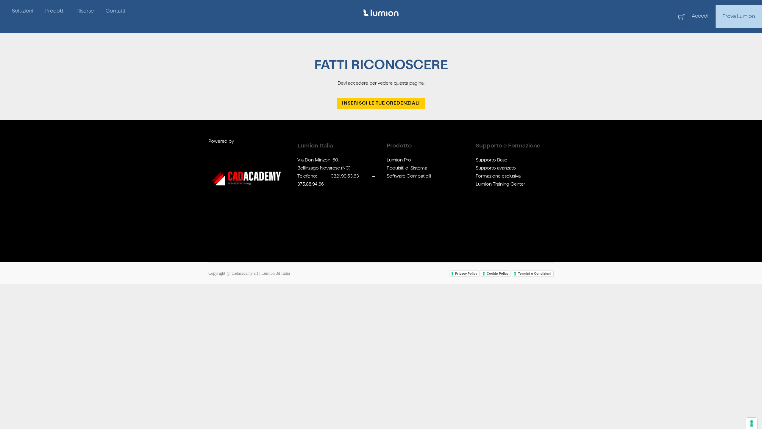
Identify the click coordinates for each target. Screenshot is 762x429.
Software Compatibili (409, 176)
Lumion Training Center (500, 184)
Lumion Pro (399, 160)
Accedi (700, 16)
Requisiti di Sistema (407, 168)
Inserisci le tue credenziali (381, 103)
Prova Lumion (738, 16)
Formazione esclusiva (498, 176)
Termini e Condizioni (534, 273)
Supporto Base (491, 160)
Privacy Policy (466, 273)
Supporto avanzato (496, 168)
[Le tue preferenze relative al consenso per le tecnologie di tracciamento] (751, 423)
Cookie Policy (497, 273)
